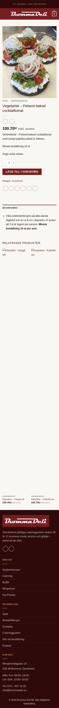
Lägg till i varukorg (22, 171)
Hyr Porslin (8, 595)
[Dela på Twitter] (17, 188)
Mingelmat (8, 588)
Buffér (5, 582)
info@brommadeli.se (14, 690)
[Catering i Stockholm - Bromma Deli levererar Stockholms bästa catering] (29, 14)
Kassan (6, 645)
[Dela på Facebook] (11, 188)
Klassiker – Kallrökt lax (42, 499)
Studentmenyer (11, 569)
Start (5, 614)
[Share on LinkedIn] (35, 188)
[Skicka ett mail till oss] (11, 549)
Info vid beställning (13, 639)
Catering (7, 576)
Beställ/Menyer (11, 620)
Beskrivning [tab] (10, 208)
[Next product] (5, 121)
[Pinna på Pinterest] (29, 188)
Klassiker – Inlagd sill (13, 499)
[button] (4, 14)
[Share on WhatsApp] (5, 188)
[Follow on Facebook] (5, 549)
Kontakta (7, 626)
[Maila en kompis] (23, 188)
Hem (5, 101)
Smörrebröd (19, 101)
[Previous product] (11, 121)
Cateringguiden (11, 632)
